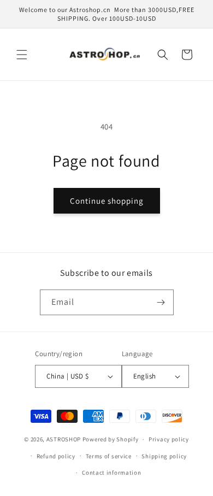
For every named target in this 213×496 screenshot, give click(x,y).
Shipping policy (164, 456)
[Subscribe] (161, 302)
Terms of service (109, 456)
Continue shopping (107, 201)
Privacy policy (169, 439)
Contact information (111, 472)
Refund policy (56, 456)
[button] (22, 55)
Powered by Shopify (110, 439)
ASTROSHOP (63, 439)
